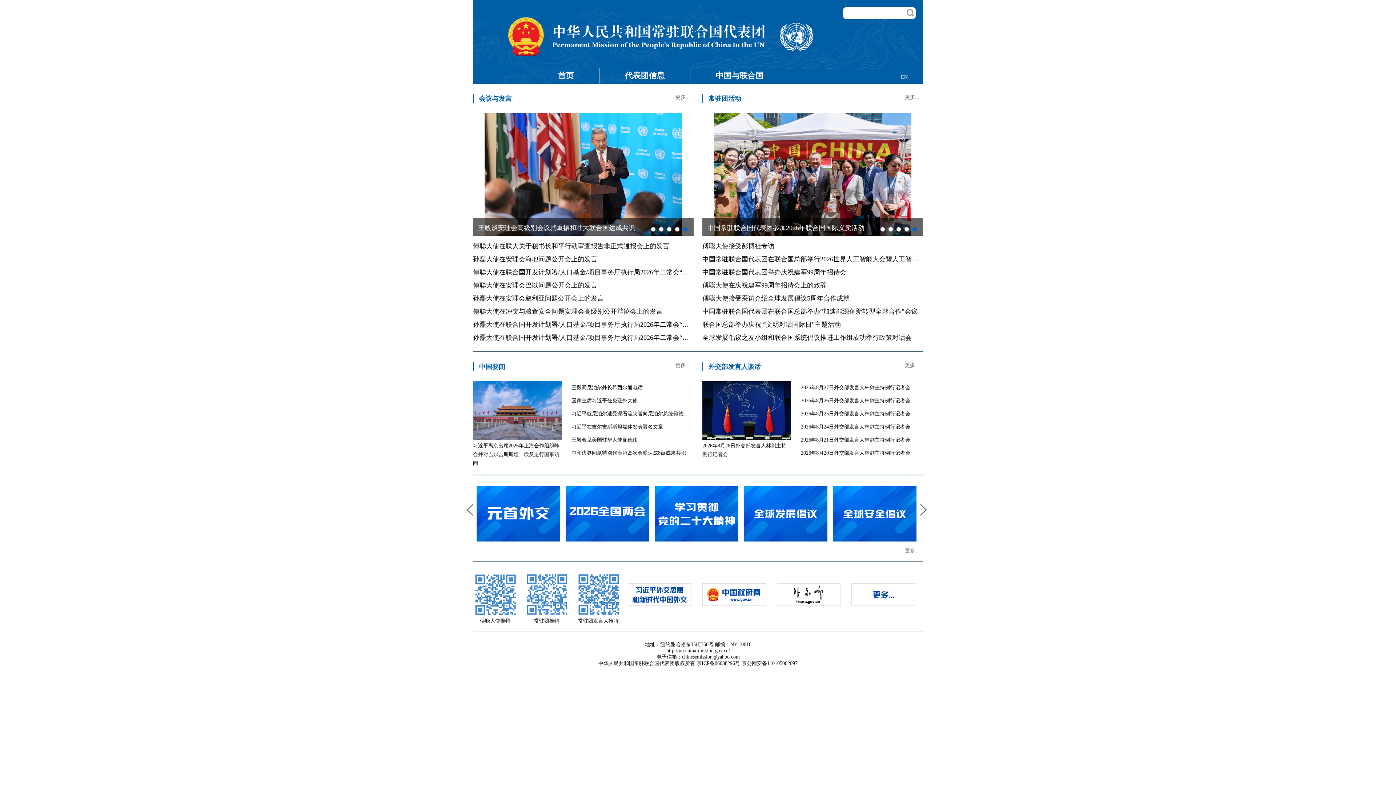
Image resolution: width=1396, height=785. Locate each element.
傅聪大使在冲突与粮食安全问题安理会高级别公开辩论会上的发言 (568, 311)
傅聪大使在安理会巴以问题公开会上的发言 (535, 285)
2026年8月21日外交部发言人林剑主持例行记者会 (855, 440)
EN (904, 77)
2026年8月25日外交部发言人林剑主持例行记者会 (855, 413)
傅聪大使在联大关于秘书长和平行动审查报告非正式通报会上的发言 (571, 246)
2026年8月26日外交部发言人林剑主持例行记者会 (855, 400)
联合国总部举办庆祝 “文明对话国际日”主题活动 (771, 324)
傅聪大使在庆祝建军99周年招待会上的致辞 (764, 285)
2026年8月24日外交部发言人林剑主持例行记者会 (855, 427)
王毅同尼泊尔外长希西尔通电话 (607, 387)
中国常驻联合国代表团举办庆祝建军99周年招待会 (774, 272)
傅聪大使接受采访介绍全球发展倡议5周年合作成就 (776, 298)
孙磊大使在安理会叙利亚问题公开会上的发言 (538, 298)
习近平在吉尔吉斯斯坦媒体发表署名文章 (617, 427)
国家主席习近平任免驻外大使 (604, 400)
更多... (682, 97)
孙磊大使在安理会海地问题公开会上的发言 (535, 259)
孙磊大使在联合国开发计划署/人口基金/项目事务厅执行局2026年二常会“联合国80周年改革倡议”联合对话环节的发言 (641, 337)
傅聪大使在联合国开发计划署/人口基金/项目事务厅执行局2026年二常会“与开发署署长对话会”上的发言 (621, 272)
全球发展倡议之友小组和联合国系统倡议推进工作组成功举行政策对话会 (807, 337)
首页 (566, 75)
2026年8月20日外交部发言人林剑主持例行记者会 (855, 453)
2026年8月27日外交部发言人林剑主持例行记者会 (855, 387)
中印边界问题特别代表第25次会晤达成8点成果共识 (628, 453)
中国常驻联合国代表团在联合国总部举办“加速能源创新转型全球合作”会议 (810, 311)
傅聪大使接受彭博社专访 (738, 246)
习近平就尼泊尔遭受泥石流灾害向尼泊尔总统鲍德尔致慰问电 (640, 413)
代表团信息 (645, 75)
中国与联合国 (740, 75)
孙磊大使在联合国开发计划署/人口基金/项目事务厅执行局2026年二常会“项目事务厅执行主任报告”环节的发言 (631, 324)
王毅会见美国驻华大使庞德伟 (604, 440)
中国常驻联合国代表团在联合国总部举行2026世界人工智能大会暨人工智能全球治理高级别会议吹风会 (849, 259)
